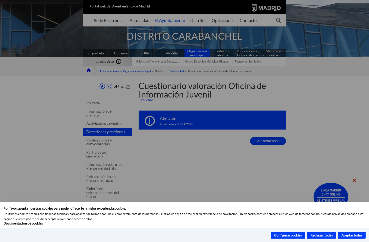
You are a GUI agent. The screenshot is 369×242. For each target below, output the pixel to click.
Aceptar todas (351, 235)
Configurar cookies (288, 235)
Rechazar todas (321, 235)
